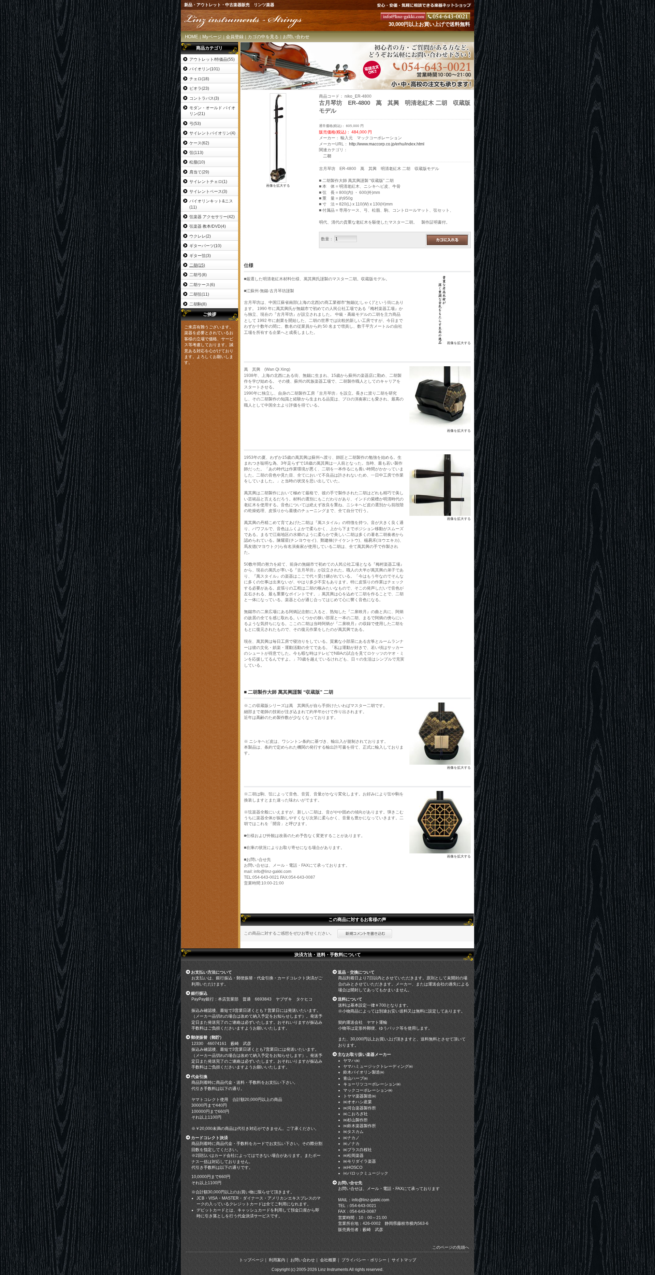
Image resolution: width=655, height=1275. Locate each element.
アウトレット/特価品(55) (212, 59)
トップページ (251, 1260)
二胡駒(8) (198, 304)
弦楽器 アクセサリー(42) (212, 216)
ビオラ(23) (199, 88)
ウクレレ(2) (200, 236)
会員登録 (235, 36)
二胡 (327, 156)
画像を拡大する (278, 185)
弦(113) (196, 152)
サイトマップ (404, 1260)
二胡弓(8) (198, 274)
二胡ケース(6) (202, 284)
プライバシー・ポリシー (364, 1260)
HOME (191, 36)
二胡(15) (197, 265)
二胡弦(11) (199, 294)
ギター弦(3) (200, 255)
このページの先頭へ (450, 1247)
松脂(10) (197, 162)
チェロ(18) (199, 78)
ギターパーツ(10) (205, 245)
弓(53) (195, 123)
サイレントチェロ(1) (208, 181)
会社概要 (328, 1260)
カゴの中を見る (263, 36)
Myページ (212, 36)
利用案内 (277, 1260)
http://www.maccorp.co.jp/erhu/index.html (386, 144)
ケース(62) (199, 143)
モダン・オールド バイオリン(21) (212, 110)
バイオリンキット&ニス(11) (211, 204)
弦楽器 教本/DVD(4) (207, 226)
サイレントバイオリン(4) (212, 133)
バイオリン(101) (204, 69)
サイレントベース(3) (208, 191)
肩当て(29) (199, 172)
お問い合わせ (296, 36)
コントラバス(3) (204, 98)
